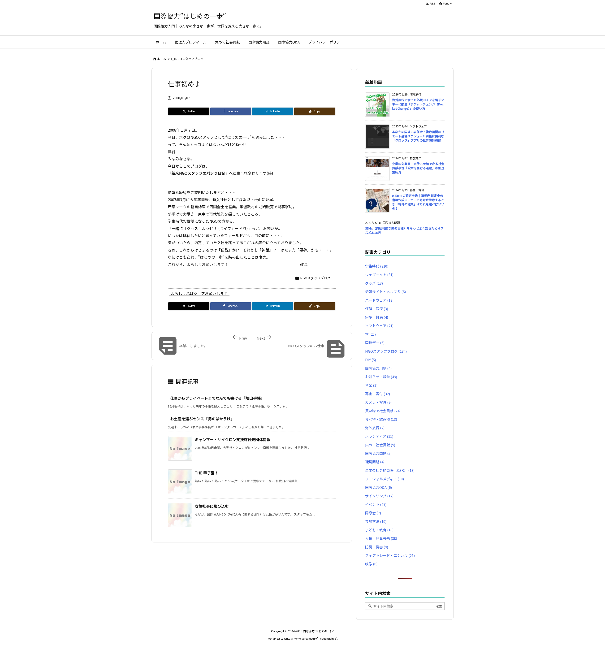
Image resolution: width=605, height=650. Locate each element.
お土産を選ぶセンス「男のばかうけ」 (202, 418)
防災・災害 (376, 546)
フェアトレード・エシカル (390, 555)
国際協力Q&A (378, 487)
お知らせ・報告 (381, 376)
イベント (375, 504)
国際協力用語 (378, 368)
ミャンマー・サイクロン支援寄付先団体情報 (232, 439)
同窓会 (373, 512)
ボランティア (379, 436)
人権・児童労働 (381, 538)
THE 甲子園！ (206, 473)
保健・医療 (376, 308)
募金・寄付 (377, 393)
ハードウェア (379, 300)
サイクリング (379, 495)
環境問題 (375, 461)
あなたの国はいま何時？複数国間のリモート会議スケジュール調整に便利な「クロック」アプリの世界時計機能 (418, 136)
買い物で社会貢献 (383, 410)
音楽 (371, 385)
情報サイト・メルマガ (385, 291)
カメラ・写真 (378, 402)
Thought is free (327, 638)
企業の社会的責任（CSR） (390, 470)
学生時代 (376, 266)
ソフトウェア (379, 325)
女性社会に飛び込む (212, 506)
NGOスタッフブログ (189, 58)
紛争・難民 (376, 317)
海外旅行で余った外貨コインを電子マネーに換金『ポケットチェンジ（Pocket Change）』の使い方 (418, 104)
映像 (371, 563)
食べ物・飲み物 (381, 419)
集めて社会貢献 (380, 444)
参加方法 (375, 521)
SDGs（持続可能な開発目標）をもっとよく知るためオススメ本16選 (404, 230)
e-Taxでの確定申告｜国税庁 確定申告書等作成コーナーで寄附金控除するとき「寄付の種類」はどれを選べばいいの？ (418, 202)
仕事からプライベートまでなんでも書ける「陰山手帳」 (217, 398)
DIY (370, 359)
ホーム (161, 58)
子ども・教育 (379, 529)
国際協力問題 (378, 453)
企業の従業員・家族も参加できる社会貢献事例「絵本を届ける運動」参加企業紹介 (418, 167)
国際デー (375, 342)
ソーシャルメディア (384, 478)
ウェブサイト (379, 274)
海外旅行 (375, 427)
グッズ (374, 283)
